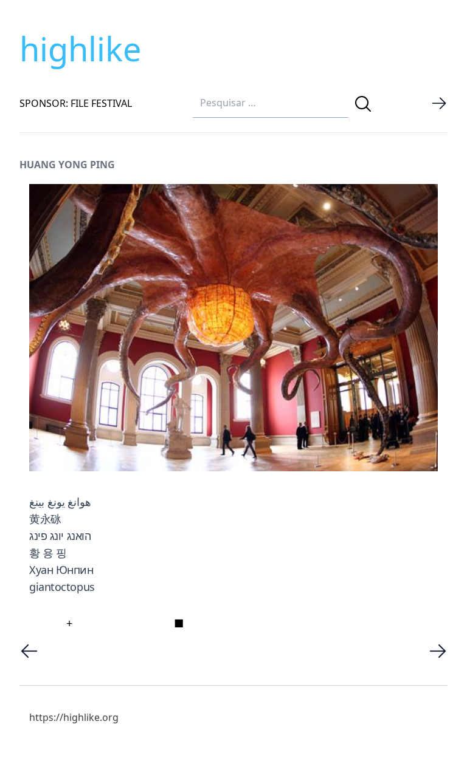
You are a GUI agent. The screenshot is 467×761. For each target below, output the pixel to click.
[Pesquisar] (363, 104)
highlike (80, 48)
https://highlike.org (74, 717)
